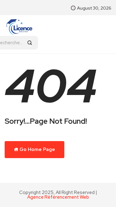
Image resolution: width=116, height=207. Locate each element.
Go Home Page (37, 149)
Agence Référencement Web (58, 197)
